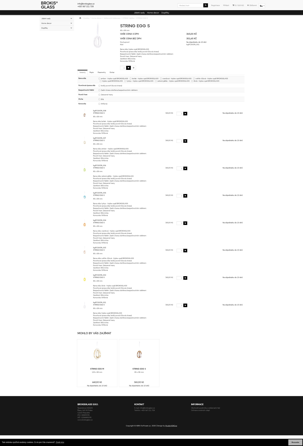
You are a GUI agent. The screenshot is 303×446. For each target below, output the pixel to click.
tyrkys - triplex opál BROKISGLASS (140, 81)
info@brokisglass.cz (86, 3)
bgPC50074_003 (99, 248)
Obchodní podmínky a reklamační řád (205, 408)
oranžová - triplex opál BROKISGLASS (177, 78)
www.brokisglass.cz (85, 420)
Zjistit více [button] (60, 442)
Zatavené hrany (107, 95)
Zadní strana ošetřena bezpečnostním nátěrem (119, 90)
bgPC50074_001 (99, 302)
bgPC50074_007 (99, 138)
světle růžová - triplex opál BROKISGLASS (212, 78)
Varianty (82, 72)
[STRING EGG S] (139, 353)
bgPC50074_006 (99, 165)
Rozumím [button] (295, 442)
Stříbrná (104, 104)
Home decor (153, 12)
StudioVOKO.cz (171, 426)
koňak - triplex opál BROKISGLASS (145, 78)
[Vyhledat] (205, 5)
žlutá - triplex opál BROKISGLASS (206, 81)
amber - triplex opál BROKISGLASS (114, 78)
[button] (71, 18)
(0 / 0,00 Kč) (239, 5)
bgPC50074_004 (99, 220)
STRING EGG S (99, 113)
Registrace (215, 5)
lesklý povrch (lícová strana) (111, 86)
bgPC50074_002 (99, 275)
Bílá (102, 99)
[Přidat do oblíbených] (133, 68)
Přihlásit (226, 5)
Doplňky (165, 12)
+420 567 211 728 (86, 6)
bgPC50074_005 (99, 193)
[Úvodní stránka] (80, 18)
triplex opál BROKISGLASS (112, 81)
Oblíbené (253, 5)
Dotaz (112, 72)
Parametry (102, 72)
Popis (92, 72)
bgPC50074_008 (99, 111)
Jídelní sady (139, 12)
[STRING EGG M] (97, 353)
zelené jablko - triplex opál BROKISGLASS (173, 81)
